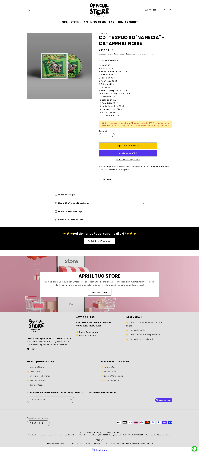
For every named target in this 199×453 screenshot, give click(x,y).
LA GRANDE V (111, 60)
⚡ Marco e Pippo (35, 367)
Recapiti (150, 443)
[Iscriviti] (71, 400)
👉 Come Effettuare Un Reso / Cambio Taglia (145, 324)
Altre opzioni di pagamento (128, 159)
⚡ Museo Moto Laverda (39, 376)
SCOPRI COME (99, 292)
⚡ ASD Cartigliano (110, 380)
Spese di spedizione (123, 54)
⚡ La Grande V (34, 371)
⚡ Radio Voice (108, 371)
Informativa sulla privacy (80, 443)
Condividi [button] (106, 179)
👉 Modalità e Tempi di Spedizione (143, 334)
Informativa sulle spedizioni (133, 443)
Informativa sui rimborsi (57, 443)
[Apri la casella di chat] (194, 448)
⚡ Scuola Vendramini (112, 376)
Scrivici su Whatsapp (99, 241)
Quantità (103, 131)
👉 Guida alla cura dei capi (139, 339)
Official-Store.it (92, 432)
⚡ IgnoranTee (108, 367)
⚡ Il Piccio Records (36, 380)
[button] (30, 10)
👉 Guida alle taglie (135, 330)
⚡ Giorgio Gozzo (35, 385)
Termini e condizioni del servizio (106, 443)
